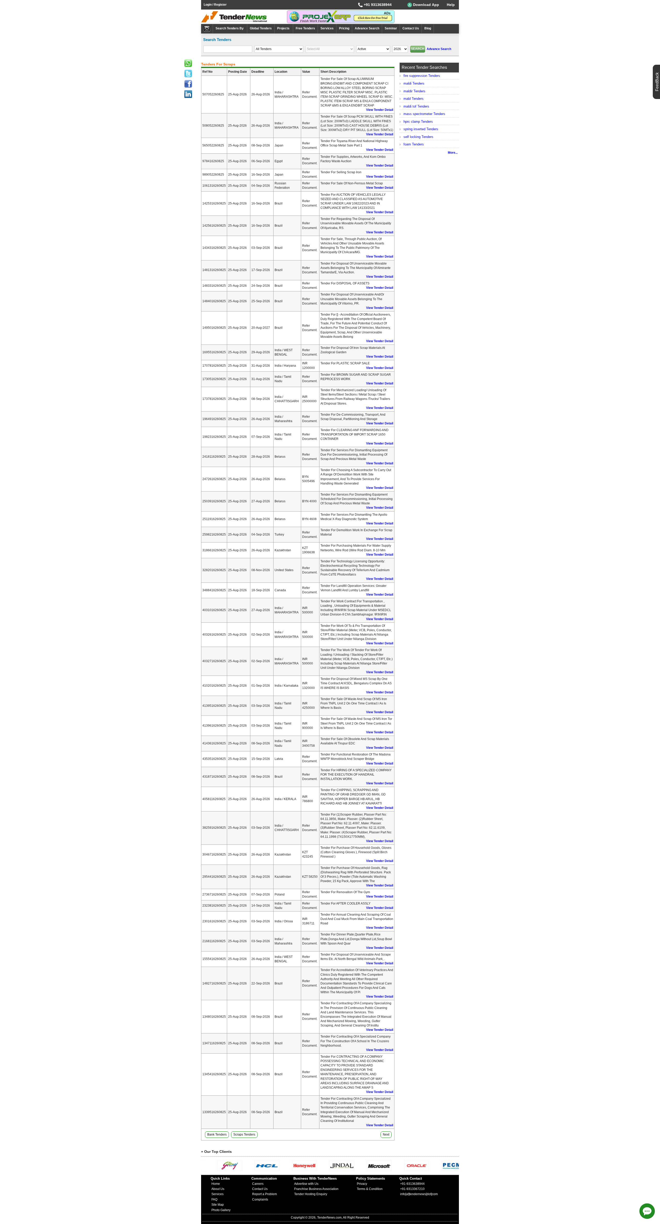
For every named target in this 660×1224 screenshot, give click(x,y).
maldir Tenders (414, 91)
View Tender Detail (379, 110)
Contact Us (410, 28)
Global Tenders (261, 28)
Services (327, 28)
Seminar (391, 28)
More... (453, 152)
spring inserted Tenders (420, 129)
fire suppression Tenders (421, 76)
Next (386, 1134)
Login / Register (215, 4)
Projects (283, 28)
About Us (217, 1189)
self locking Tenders (418, 137)
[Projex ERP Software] (340, 16)
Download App (425, 5)
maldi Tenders (413, 83)
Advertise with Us (306, 1184)
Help (451, 5)
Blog (427, 28)
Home (215, 1184)
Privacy (362, 1184)
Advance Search (367, 28)
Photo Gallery (220, 1210)
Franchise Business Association (316, 1189)
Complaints (260, 1199)
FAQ (214, 1199)
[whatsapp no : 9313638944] (188, 63)
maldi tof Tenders (416, 106)
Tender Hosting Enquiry (310, 1194)
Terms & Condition (370, 1189)
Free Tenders (305, 28)
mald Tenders (413, 99)
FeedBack (657, 81)
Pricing (344, 28)
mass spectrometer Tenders (424, 114)
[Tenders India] (244, 16)
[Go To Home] (207, 29)
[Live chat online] (647, 1211)
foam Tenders (413, 144)
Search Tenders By (230, 28)
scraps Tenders (244, 1134)
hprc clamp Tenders (418, 122)
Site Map (217, 1204)
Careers (257, 1184)
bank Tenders (217, 1134)
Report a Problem (264, 1194)
